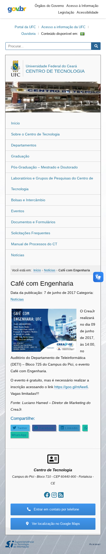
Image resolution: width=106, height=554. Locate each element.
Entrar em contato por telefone (56, 509)
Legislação (66, 12)
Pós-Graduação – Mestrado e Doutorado (44, 167)
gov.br (17, 9)
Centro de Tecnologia (55, 71)
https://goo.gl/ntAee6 (71, 387)
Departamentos (23, 145)
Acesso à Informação (82, 6)
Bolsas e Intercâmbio (28, 200)
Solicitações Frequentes (30, 233)
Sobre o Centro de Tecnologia (35, 134)
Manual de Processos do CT (34, 244)
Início (15, 123)
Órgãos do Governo (49, 6)
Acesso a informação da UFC (63, 27)
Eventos (17, 211)
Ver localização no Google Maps (55, 524)
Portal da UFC (25, 27)
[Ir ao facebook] (47, 495)
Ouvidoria (28, 34)
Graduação (20, 156)
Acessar (95, 544)
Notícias (17, 255)
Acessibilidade (87, 12)
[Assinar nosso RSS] (61, 495)
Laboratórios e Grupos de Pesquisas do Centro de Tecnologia (52, 183)
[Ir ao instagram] (54, 495)
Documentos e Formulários (33, 222)
